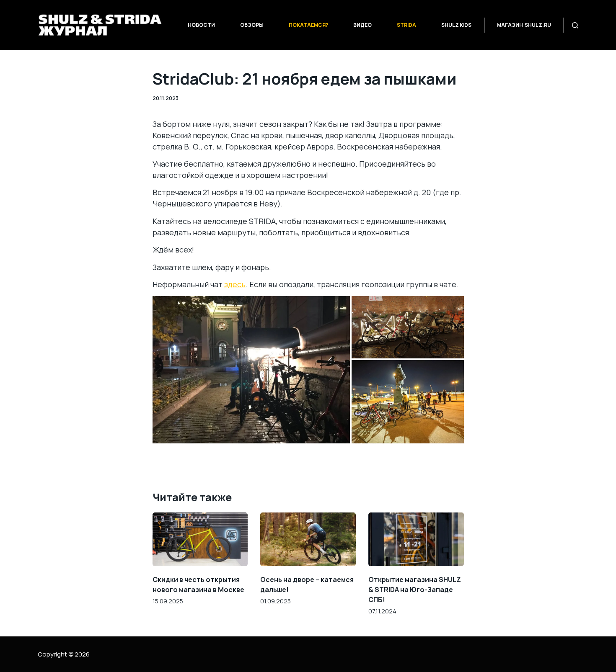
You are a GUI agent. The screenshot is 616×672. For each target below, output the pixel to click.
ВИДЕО (362, 24)
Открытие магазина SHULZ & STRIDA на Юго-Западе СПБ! (414, 589)
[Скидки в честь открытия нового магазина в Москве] (200, 539)
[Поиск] (575, 25)
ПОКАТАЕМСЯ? (308, 24)
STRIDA (406, 24)
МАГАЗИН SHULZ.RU (524, 24)
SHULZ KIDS (456, 24)
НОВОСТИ (201, 24)
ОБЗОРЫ (252, 24)
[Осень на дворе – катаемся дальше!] (308, 539)
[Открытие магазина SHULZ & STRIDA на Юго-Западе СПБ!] (416, 539)
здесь (235, 284)
